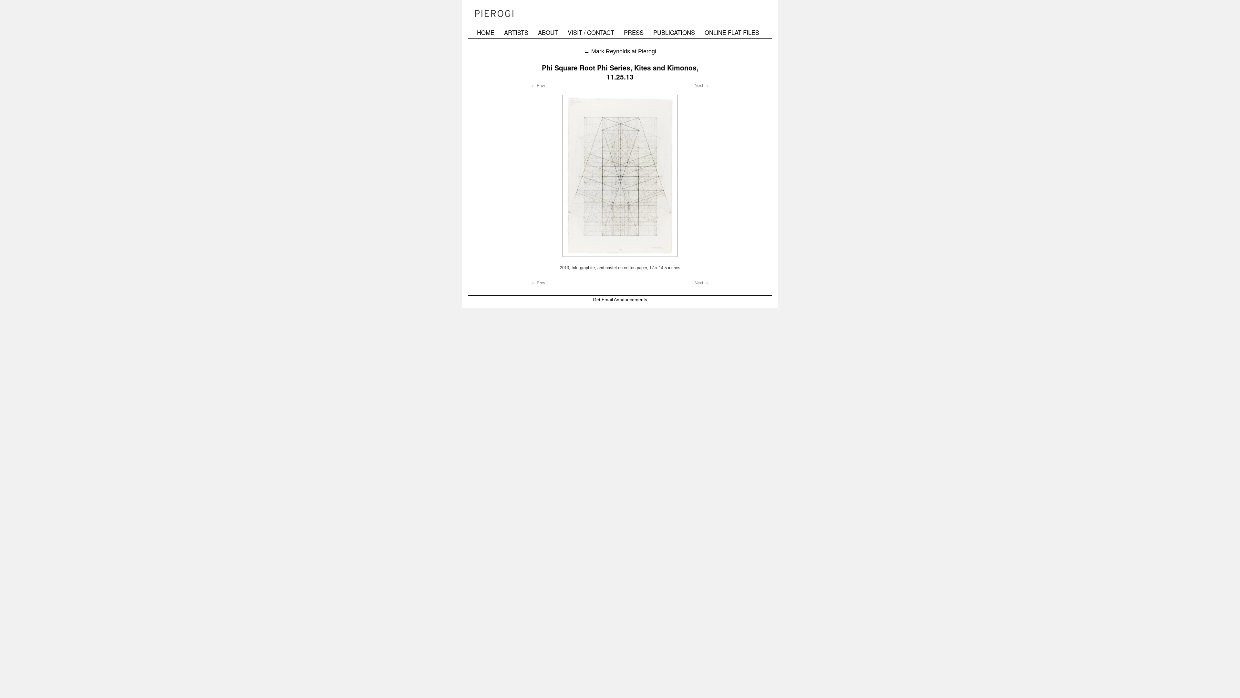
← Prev (538, 85)
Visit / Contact (591, 32)
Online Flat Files (732, 32)
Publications (674, 32)
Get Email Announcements (620, 299)
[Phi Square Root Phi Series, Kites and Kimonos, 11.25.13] (620, 176)
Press (634, 32)
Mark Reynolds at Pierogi (620, 51)
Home (485, 32)
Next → (702, 85)
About (548, 32)
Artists (516, 32)
